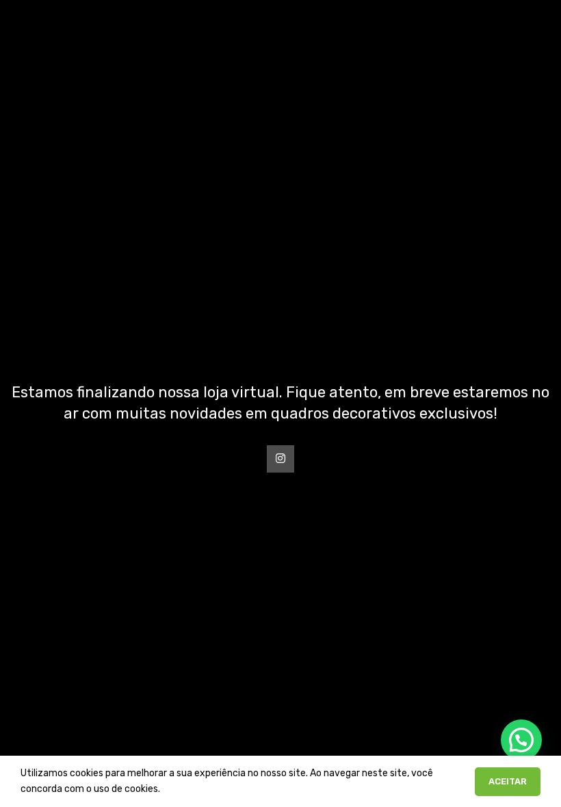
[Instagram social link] (280, 459)
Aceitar (507, 781)
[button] (521, 739)
